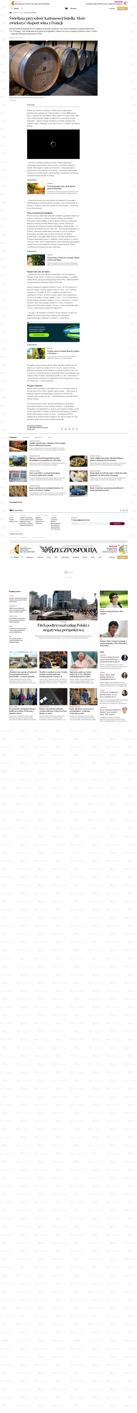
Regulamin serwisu (25, 521)
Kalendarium (24, 537)
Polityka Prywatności (26, 518)
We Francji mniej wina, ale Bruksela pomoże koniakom (61, 187)
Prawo (49, 557)
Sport (100, 557)
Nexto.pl (53, 521)
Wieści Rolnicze (55, 527)
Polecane (26, 437)
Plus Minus (76, 557)
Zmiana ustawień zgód (26, 519)
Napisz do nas (13, 521)
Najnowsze (38, 437)
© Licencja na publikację (34, 426)
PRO (56, 557)
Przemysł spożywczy (30, 12)
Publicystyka (65, 557)
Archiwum (39, 523)
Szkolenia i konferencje (16, 534)
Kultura (85, 557)
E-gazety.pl (54, 519)
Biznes (21, 12)
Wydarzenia (29, 557)
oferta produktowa (38, 537)
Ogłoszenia (39, 519)
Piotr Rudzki (31, 105)
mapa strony (12, 537)
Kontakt (11, 519)
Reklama (38, 518)
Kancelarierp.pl (55, 525)
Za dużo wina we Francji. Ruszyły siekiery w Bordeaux (63, 352)
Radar (93, 557)
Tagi (49, 437)
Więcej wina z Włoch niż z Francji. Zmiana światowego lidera (63, 259)
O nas (11, 518)
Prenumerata (40, 521)
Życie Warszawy (55, 529)
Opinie (102, 652)
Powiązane (13, 437)
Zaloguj (122, 8)
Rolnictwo (49, 183)
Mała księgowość (56, 523)
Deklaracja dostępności (26, 525)
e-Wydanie (112, 8)
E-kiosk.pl (53, 518)
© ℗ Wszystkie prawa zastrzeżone (37, 427)
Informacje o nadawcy (26, 523)
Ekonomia (73, 8)
